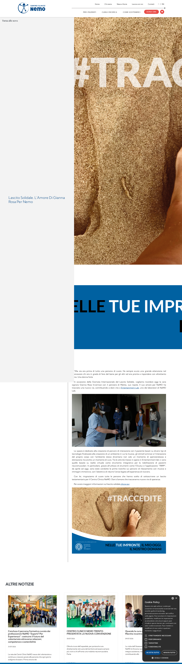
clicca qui (124, 484)
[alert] (161, 628)
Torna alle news (10, 20)
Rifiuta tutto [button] (169, 652)
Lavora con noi (137, 4)
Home (97, 4)
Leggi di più (157, 631)
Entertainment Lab (130, 388)
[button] (161, 658)
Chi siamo (108, 4)
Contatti (151, 4)
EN (163, 4)
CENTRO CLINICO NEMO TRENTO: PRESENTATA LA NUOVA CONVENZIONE (89, 632)
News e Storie (122, 4)
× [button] (176, 598)
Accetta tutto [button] (152, 652)
